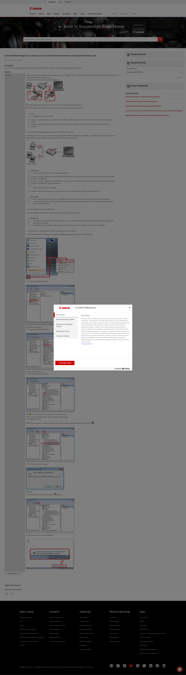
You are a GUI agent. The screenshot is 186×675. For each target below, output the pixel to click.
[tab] (66, 315)
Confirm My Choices (65, 363)
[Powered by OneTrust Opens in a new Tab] (123, 369)
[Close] (129, 307)
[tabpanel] (106, 330)
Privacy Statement (86, 344)
